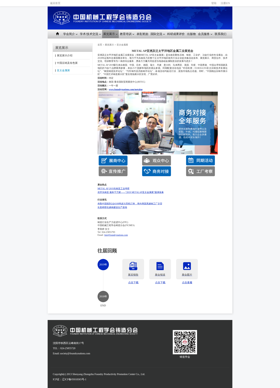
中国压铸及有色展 (67, 63)
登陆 (213, 3)
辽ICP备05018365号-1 (74, 379)
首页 (100, 45)
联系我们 (220, 34)
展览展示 (109, 45)
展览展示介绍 (64, 55)
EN (228, 3)
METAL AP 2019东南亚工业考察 (113, 188)
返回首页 (55, 3)
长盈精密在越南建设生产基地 (112, 207)
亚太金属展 (63, 70)
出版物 (191, 34)
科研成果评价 (176, 34)
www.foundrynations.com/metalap (126, 89)
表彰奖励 (142, 34)
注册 (223, 3)
